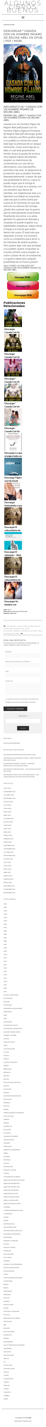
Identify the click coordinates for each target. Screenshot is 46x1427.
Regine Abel (13, 613)
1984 (5, 911)
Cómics (6, 1055)
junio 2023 (7, 825)
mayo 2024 (7, 812)
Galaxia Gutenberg (11, 1136)
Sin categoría (9, 1355)
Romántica (8, 1335)
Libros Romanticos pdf (12, 1203)
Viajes (6, 1399)
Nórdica (7, 1261)
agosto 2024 (8, 801)
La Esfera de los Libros (12, 1177)
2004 (5, 934)
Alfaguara (8, 1005)
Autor (9, 609)
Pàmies (6, 1288)
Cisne (5, 1045)
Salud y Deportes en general (14, 1345)
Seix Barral (8, 1348)
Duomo (6, 1086)
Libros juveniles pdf (11, 1200)
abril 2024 (7, 815)
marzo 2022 (8, 876)
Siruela (6, 1358)
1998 (5, 921)
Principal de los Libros (12, 1318)
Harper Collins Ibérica (12, 1150)
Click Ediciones (9, 1049)
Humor (6, 1163)
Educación (8, 1099)
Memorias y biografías (12, 1234)
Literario (7, 1207)
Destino (6, 1076)
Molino (6, 1244)
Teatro (6, 1375)
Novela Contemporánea (13, 1264)
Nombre (8, 652)
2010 (5, 954)
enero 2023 (8, 842)
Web (7, 671)
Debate (6, 1065)
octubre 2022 (9, 852)
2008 (5, 948)
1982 (5, 907)
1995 (5, 917)
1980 (5, 904)
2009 (5, 951)
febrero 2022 (8, 879)
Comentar (9, 681)
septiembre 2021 (9, 892)
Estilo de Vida (9, 1116)
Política (7, 1315)
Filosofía (7, 1133)
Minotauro (8, 1237)
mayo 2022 (7, 869)
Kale (29, 1418)
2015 (5, 971)
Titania (6, 1389)
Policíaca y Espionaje (11, 1311)
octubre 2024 (9, 795)
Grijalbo (7, 1143)
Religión (7, 1328)
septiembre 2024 (9, 798)
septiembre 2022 (9, 855)
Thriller (7, 1385)
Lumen (6, 1217)
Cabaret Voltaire (10, 1035)
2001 (5, 927)
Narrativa (7, 1251)
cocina (6, 1052)
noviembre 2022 (9, 849)
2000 (5, 924)
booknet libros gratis (12, 1032)
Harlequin (8, 1146)
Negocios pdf (9, 1254)
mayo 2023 (7, 828)
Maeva (6, 1220)
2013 (5, 965)
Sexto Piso (7, 1352)
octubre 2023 (9, 818)
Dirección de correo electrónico (17, 661)
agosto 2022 (8, 859)
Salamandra (8, 1342)
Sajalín (6, 1338)
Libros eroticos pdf (11, 1193)
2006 (5, 941)
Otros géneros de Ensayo (13, 1278)
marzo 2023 (8, 835)
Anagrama (8, 1012)
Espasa (6, 1109)
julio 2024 (7, 805)
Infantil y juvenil (10, 1170)
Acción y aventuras (11, 995)
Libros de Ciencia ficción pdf (19, 611)
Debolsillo (8, 1069)
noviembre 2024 (9, 791)
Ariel (5, 1015)
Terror (6, 1382)
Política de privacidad (12, 743)
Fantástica (8, 1126)
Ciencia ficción (9, 1042)
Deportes (7, 1072)
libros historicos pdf (11, 1197)
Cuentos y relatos (10, 1062)
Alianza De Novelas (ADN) (13, 1008)
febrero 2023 (8, 839)
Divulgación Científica (12, 1082)
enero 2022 (8, 882)
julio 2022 (7, 862)
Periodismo (8, 1291)
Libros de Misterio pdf (12, 1187)
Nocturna (7, 1257)
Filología (7, 1129)
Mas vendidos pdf (10, 1227)
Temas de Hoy (8, 1379)
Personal (7, 1294)
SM (5, 1362)
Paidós (6, 1284)
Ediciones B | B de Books (12, 1096)
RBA (5, 1325)
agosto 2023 (8, 822)
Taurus (6, 1372)
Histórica (7, 1160)
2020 (5, 988)
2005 (5, 938)
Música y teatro (9, 1247)
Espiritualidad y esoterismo (14, 1113)
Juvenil (6, 1173)
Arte (5, 1018)
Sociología (8, 1365)
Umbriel (7, 1395)
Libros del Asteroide (11, 1190)
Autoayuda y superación (13, 1028)
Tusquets (7, 1392)
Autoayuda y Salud (11, 1025)
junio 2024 (7, 808)
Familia (6, 1123)
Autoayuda (8, 1022)
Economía (7, 1089)
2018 (5, 981)
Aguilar (6, 1002)
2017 (5, 978)
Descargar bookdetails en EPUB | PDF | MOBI (20, 754)
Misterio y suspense (11, 1241)
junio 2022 (7, 866)
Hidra (6, 1153)
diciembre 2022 (9, 845)
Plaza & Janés (8, 1304)
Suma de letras (9, 1368)
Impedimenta (8, 1166)
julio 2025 (7, 788)
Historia (7, 1156)
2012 (5, 961)
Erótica (6, 1106)
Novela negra (9, 1271)
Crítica (6, 1059)
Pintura (6, 1298)
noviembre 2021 (9, 889)
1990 (5, 914)
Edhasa (6, 1092)
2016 (5, 975)
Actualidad (8, 998)
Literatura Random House (13, 1210)
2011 (5, 958)
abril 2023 (7, 832)
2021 (5, 991)
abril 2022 (7, 872)
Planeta (7, 1301)
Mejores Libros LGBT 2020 (13, 1230)
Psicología (8, 1321)
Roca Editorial (9, 1331)
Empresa (7, 1103)
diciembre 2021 (9, 886)
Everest (6, 1119)
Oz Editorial (8, 1281)
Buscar (23, 728)
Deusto (6, 1079)
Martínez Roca (9, 1224)
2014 (5, 968)
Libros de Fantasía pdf (12, 1183)
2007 (5, 944)
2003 (5, 931)
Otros (6, 1274)
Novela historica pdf (11, 1267)
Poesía (6, 1308)
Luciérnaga (8, 1214)
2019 (5, 985)
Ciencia (6, 1039)
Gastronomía (9, 1140)
